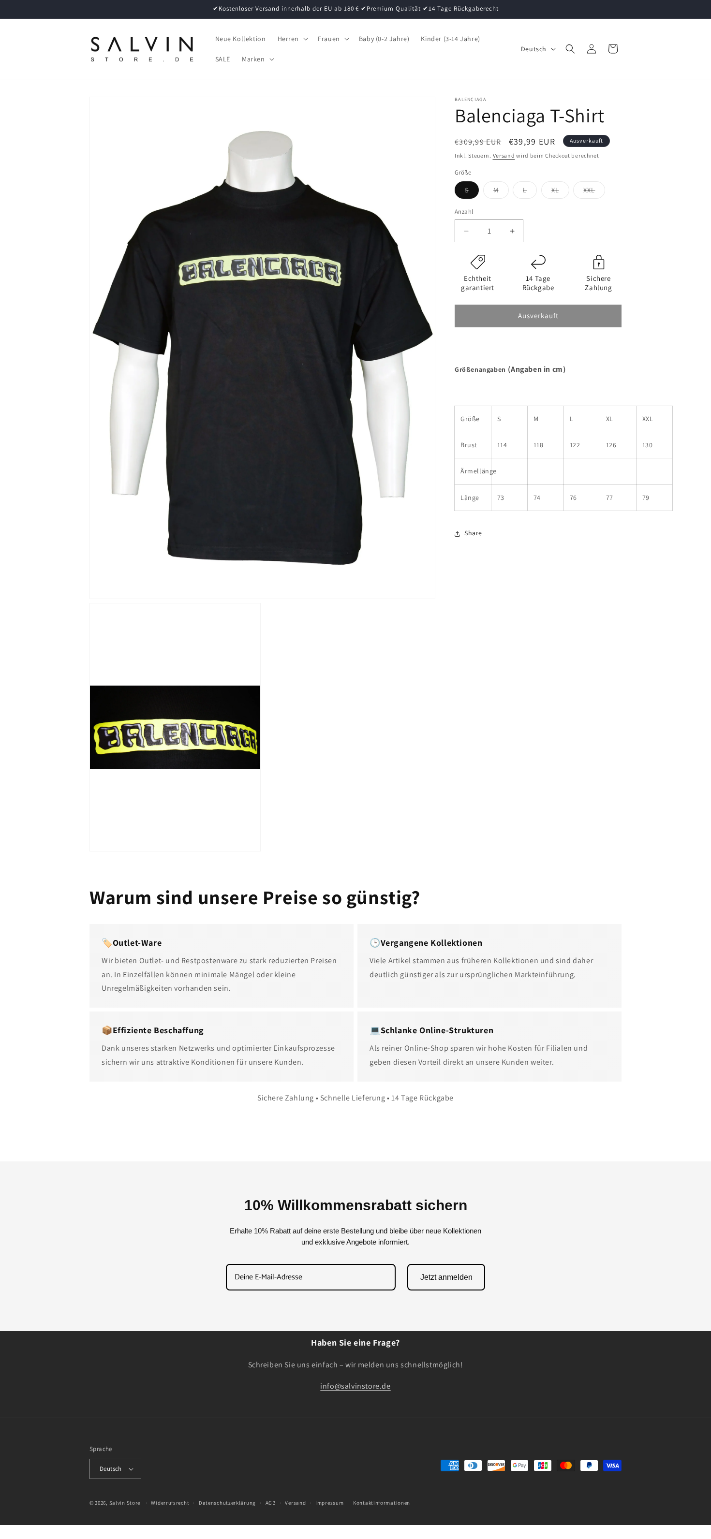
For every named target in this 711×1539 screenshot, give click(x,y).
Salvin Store (124, 1502)
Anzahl (464, 212)
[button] (292, 39)
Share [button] (473, 533)
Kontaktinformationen (381, 1502)
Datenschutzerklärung (227, 1502)
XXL (594, 192)
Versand (504, 155)
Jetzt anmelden (446, 1277)
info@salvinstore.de (355, 1386)
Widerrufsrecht (170, 1502)
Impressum (329, 1502)
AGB (271, 1502)
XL (560, 192)
